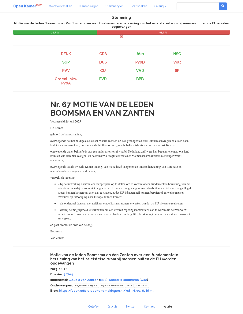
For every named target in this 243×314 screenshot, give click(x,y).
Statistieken (139, 6)
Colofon (93, 306)
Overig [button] (159, 6)
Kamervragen (88, 6)
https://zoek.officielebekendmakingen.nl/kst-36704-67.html (106, 291)
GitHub (112, 306)
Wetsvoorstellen (60, 6)
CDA (144, 280)
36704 (68, 274)
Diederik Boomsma (124, 280)
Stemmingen (115, 6)
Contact (149, 306)
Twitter (131, 306)
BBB (103, 280)
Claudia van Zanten (83, 280)
